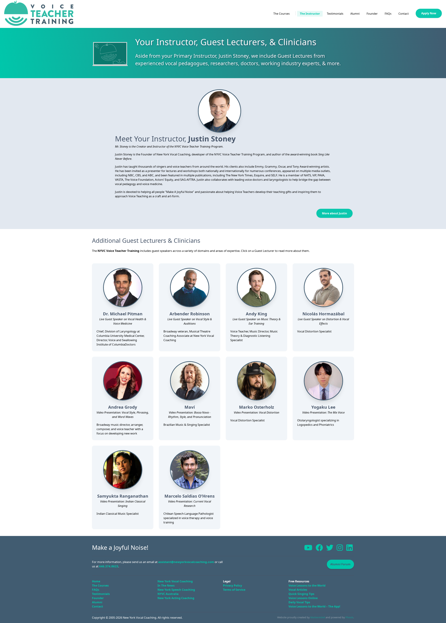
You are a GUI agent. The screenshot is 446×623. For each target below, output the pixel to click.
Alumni (355, 14)
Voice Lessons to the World (307, 585)
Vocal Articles (298, 590)
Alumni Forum (340, 564)
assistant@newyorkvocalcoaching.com (186, 562)
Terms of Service (234, 590)
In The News (166, 585)
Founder (372, 14)
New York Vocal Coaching (175, 581)
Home (96, 581)
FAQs (388, 14)
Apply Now (428, 13)
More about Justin (334, 213)
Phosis (349, 617)
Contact (403, 14)
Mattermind (317, 617)
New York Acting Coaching (175, 598)
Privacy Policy (232, 585)
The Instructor (310, 14)
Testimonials (335, 14)
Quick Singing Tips (301, 594)
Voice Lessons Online (303, 598)
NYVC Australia (168, 594)
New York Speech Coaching (176, 590)
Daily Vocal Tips (299, 602)
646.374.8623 (108, 566)
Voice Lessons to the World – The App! (314, 606)
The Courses (281, 14)
